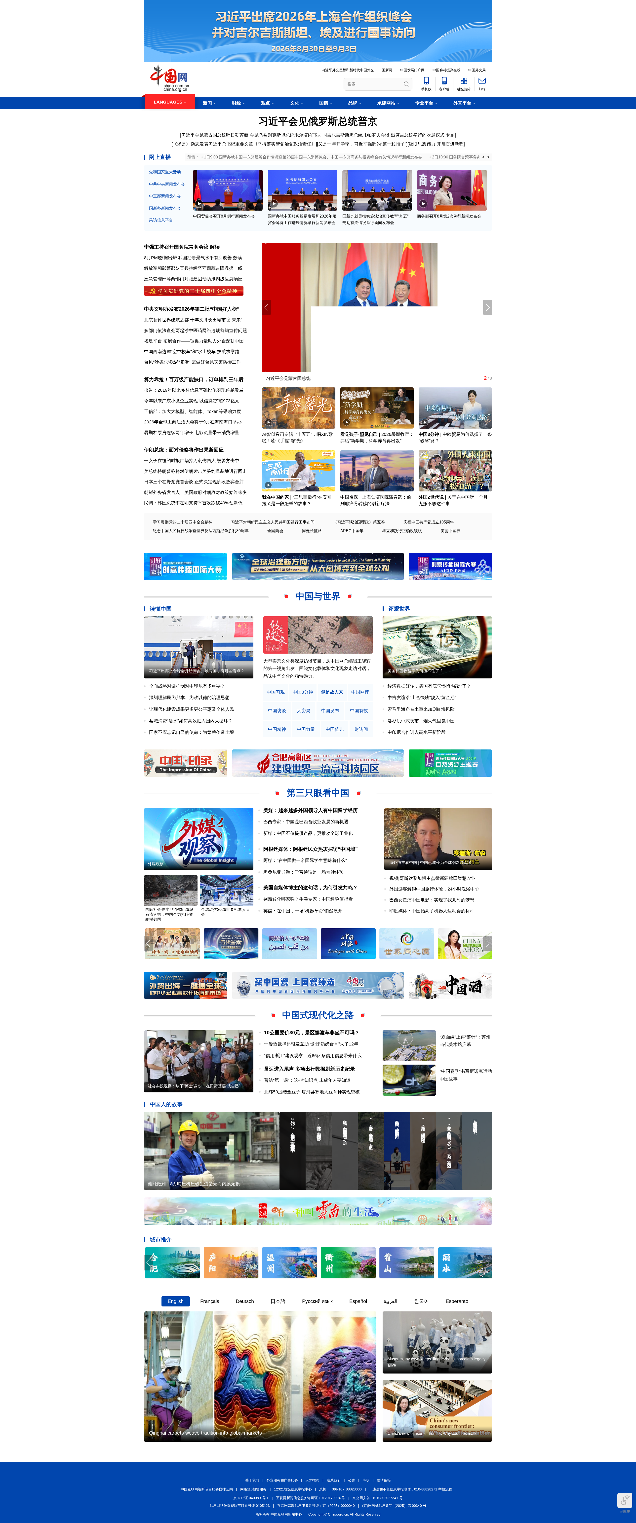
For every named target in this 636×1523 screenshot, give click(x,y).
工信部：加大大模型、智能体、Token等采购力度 (192, 411)
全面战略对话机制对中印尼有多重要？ (187, 686)
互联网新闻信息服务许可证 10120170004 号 (310, 1498)
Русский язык (317, 1301)
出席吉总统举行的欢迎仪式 (417, 135)
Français (209, 1301)
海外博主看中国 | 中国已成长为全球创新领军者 (430, 862)
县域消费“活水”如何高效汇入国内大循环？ (191, 720)
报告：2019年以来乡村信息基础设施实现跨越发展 (193, 390)
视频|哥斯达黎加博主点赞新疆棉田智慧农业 (432, 878)
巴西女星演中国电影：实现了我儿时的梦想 (431, 899)
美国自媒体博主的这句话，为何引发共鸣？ (310, 887)
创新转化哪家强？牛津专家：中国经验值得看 (308, 899)
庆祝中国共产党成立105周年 (428, 522)
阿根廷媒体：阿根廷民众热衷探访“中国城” (310, 849)
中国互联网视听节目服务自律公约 (207, 1489)
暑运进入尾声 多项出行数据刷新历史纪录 (309, 1069)
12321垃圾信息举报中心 (293, 1489)
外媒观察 (156, 864)
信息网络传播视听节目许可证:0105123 (240, 1506)
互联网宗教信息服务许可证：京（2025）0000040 (316, 1506)
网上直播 (160, 157)
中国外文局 (477, 70)
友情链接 (384, 1480)
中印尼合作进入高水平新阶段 (417, 732)
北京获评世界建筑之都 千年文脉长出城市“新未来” (193, 319)
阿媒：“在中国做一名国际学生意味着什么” (305, 860)
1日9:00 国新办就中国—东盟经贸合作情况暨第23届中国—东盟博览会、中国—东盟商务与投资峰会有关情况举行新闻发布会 (313, 157)
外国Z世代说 (431, 497)
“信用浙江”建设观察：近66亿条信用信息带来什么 (312, 1055)
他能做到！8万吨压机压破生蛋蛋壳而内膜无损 (194, 1183)
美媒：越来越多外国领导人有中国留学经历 (310, 810)
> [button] (488, 157)
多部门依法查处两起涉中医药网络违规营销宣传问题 (195, 330)
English (176, 1301)
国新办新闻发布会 (165, 208)
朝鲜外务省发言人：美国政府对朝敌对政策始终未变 (195, 492)
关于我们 (252, 1480)
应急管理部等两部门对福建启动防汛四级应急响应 (193, 278)
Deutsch (245, 1301)
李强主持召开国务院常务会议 (176, 247)
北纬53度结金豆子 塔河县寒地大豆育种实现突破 (312, 1091)
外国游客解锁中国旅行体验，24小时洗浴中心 (434, 889)
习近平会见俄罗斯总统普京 (318, 121)
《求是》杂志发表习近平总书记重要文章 (213, 144)
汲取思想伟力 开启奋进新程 (436, 144)
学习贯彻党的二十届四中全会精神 (182, 522)
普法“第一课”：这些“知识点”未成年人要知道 (307, 1080)
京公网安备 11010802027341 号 (378, 1498)
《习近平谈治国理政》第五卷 (359, 522)
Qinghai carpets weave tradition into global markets (205, 1433)
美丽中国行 (450, 531)
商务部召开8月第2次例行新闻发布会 (449, 216)
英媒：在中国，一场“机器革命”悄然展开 (302, 910)
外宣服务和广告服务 (282, 1480)
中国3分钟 (429, 434)
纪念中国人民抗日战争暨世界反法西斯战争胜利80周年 (201, 531)
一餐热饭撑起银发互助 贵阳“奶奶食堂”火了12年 (311, 1043)
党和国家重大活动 (165, 172)
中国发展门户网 (412, 70)
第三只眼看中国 (318, 793)
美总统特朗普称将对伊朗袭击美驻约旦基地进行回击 (195, 471)
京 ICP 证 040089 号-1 (251, 1498)
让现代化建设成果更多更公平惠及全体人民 (191, 709)
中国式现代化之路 (318, 1015)
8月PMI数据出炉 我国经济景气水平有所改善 (188, 257)
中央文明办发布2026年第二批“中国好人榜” (191, 309)
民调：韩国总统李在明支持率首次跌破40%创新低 (193, 502)
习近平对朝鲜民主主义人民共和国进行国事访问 (273, 522)
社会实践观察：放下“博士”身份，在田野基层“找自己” (194, 1086)
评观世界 (399, 609)
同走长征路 (312, 531)
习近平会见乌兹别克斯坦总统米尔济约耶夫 (304, 378)
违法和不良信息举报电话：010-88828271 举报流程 (412, 1489)
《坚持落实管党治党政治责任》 (284, 144)
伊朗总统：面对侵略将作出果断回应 (184, 449)
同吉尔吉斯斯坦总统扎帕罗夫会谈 (356, 135)
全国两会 (275, 531)
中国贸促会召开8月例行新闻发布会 (224, 216)
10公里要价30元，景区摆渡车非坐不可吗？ (311, 1032)
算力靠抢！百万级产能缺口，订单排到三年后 (193, 379)
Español (358, 1301)
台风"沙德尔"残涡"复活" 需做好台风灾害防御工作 (192, 362)
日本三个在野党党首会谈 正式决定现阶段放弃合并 (194, 481)
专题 (450, 135)
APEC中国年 (351, 531)
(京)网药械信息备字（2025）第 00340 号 (394, 1506)
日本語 (278, 1301)
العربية (391, 1301)
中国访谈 (277, 710)
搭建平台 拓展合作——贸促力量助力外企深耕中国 (194, 340)
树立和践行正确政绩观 (402, 531)
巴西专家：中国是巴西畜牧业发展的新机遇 (305, 821)
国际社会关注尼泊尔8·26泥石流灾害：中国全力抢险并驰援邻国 (169, 914)
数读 (237, 257)
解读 (215, 247)
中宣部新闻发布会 (165, 196)
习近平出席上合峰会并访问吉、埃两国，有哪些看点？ (196, 671)
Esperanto (457, 1301)
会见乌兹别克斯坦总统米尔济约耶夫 (285, 135)
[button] (487, 307)
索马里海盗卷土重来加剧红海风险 (421, 709)
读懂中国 (161, 609)
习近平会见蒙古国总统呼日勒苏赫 (214, 135)
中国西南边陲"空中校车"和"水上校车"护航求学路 (191, 351)
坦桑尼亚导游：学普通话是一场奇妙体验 (303, 872)
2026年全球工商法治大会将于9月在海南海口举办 (192, 421)
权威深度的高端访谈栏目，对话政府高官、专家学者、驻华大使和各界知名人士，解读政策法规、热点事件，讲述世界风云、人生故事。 (317, 669)
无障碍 (625, 1512)
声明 (365, 1480)
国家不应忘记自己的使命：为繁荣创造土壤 (191, 732)
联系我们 (334, 1480)
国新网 (387, 70)
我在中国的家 (275, 497)
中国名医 (349, 497)
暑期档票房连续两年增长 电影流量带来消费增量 (191, 432)
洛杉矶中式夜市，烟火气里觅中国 (421, 720)
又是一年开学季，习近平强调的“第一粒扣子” (362, 144)
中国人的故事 (166, 1104)
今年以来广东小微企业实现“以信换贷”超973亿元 (191, 400)
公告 (351, 1480)
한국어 (421, 1301)
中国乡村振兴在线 (446, 70)
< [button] (483, 157)
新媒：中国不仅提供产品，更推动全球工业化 (308, 833)
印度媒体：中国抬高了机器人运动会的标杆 (431, 910)
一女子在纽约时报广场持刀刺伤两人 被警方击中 (191, 460)
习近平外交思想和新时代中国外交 (348, 70)
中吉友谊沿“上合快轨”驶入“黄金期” (422, 697)
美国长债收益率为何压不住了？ (415, 671)
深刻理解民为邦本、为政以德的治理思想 (189, 697)
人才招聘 (312, 1480)
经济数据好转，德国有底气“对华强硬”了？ (429, 686)
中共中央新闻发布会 (167, 184)
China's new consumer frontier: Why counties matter (433, 1433)
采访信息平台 (161, 220)
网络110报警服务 (253, 1489)
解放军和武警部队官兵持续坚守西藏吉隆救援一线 (193, 268)
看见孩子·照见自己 (359, 434)
